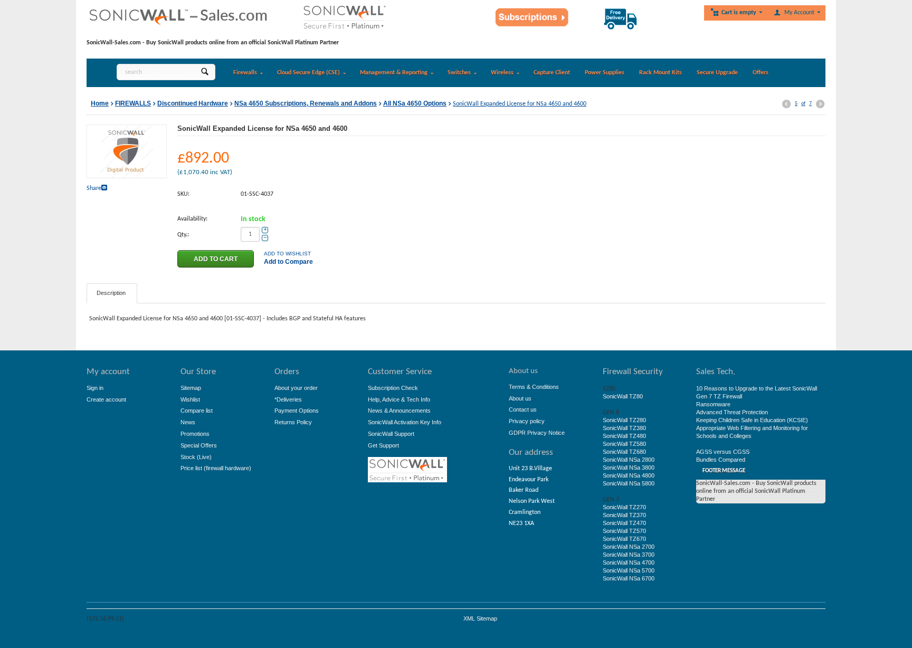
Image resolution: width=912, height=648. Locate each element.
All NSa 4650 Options (414, 103)
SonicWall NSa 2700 (628, 547)
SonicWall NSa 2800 (628, 459)
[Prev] (786, 104)
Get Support (383, 445)
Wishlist (190, 399)
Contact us (523, 409)
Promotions (195, 434)
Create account (106, 399)
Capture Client (552, 73)
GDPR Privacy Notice (537, 433)
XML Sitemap (480, 618)
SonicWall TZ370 (624, 515)
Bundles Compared (720, 459)
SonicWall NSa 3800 (628, 467)
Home (100, 103)
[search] (205, 72)
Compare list (196, 410)
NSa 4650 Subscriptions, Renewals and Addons (305, 103)
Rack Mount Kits (660, 73)
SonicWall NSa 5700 (628, 570)
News (187, 422)
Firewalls (245, 73)
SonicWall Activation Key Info (404, 422)
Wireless (502, 73)
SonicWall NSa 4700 (628, 562)
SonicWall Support (391, 434)
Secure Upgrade (717, 73)
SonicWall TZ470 (624, 523)
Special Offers (198, 445)
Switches (459, 73)
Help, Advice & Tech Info (399, 399)
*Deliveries (288, 399)
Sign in (95, 388)
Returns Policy (293, 422)
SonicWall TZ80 (623, 396)
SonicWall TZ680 (624, 452)
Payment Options (296, 410)
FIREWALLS (133, 103)
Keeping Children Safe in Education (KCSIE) (752, 420)
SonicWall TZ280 (624, 420)
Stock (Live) (196, 457)
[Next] (820, 104)
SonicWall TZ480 (624, 436)
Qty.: (183, 235)
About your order (296, 388)
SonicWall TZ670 (624, 539)
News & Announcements (399, 410)
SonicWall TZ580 (624, 444)
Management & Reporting (394, 73)
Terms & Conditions (534, 387)
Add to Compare (288, 261)
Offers (760, 73)
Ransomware (713, 404)
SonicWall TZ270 (624, 507)
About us (520, 398)
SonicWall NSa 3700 (628, 554)
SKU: (183, 194)
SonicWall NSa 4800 (628, 475)
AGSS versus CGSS (722, 452)
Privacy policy (527, 421)
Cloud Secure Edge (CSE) (308, 73)
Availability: (192, 219)
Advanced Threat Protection (732, 412)
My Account (799, 12)
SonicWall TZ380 (624, 428)
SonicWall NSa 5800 (628, 483)
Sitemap (190, 388)
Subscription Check (393, 388)
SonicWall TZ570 (624, 531)
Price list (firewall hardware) (215, 468)
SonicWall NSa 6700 (628, 578)
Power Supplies (604, 73)
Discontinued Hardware (192, 103)
